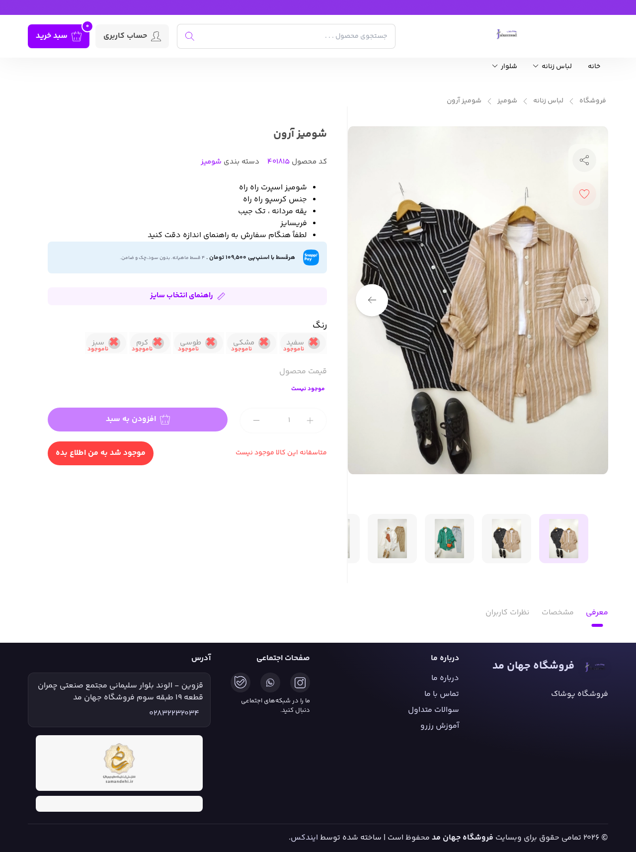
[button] (372, 300)
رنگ (320, 325)
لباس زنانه (556, 67)
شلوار (508, 67)
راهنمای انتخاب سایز (181, 295)
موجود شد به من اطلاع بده (101, 453)
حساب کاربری (125, 36)
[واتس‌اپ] (270, 682)
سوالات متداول (433, 710)
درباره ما (445, 678)
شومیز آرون (464, 101)
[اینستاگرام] (300, 682)
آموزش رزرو (439, 726)
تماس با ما (441, 694)
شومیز (507, 101)
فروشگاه (592, 101)
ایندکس (304, 838)
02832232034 (174, 714)
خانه (594, 67)
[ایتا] (240, 682)
